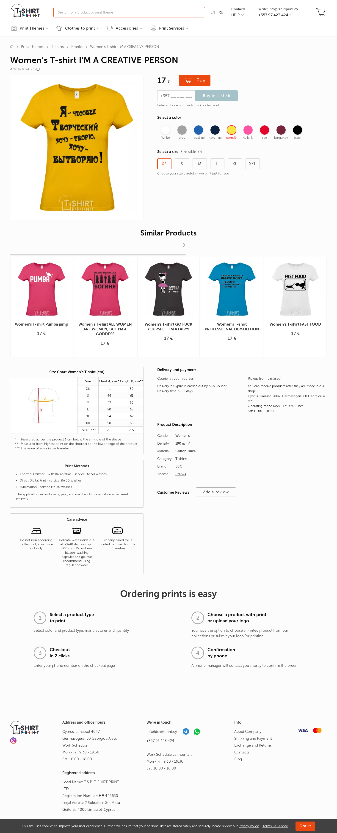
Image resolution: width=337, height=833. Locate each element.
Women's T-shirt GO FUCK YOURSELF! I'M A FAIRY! (168, 326)
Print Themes (32, 28)
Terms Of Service (275, 826)
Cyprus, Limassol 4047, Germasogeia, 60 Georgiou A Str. (89, 735)
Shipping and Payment (253, 738)
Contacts (238, 9)
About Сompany (247, 731)
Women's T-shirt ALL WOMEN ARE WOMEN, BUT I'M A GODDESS (105, 329)
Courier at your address (175, 378)
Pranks (77, 46)
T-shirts (57, 46)
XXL (252, 164)
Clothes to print (80, 28)
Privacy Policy (249, 826)
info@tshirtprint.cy (161, 731)
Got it (305, 826)
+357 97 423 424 (160, 741)
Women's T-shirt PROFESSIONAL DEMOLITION (232, 326)
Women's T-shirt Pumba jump (41, 324)
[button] (180, 245)
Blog (238, 759)
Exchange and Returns (253, 745)
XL (235, 164)
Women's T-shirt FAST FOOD (295, 324)
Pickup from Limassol (264, 378)
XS (164, 164)
